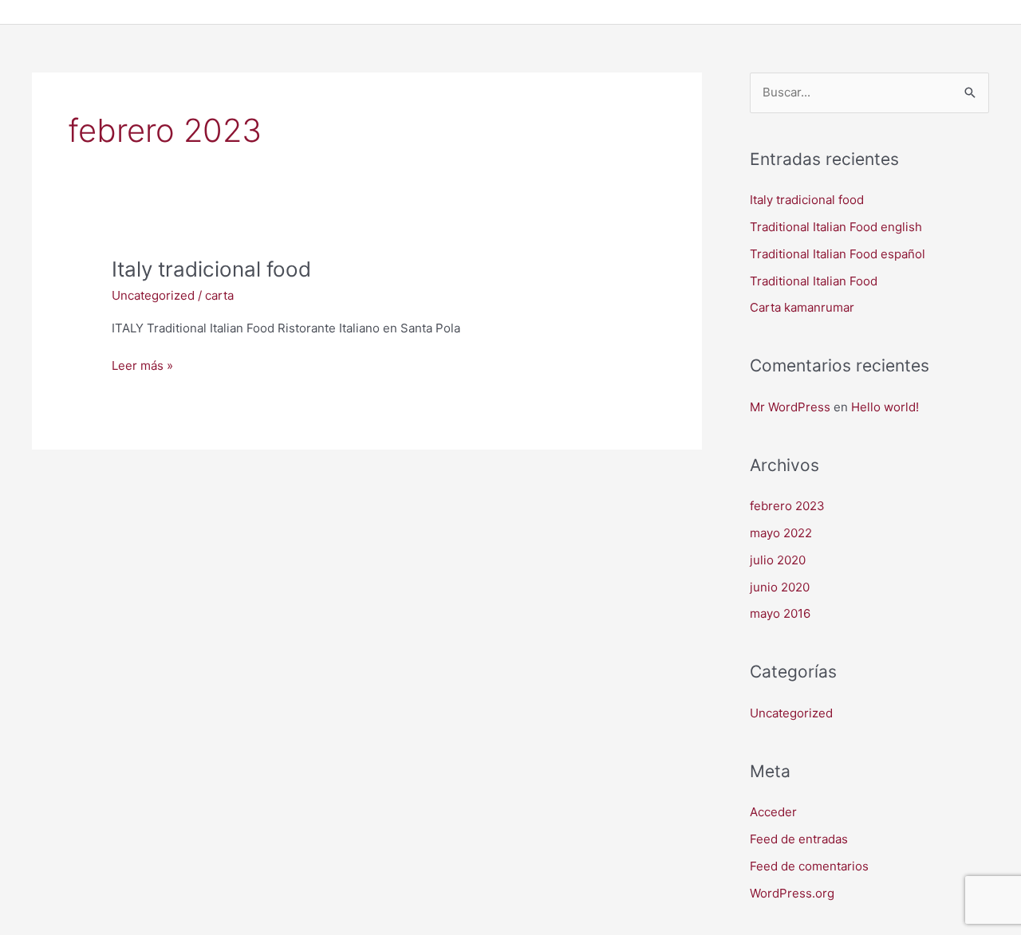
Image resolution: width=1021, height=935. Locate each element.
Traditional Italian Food (813, 281)
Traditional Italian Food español (837, 253)
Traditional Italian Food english (836, 226)
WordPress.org (792, 893)
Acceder (773, 811)
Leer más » (142, 364)
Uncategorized (153, 295)
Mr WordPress (790, 406)
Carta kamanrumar (802, 307)
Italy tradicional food (211, 269)
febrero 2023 (787, 505)
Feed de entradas (799, 839)
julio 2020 (778, 560)
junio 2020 (780, 587)
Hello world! (885, 406)
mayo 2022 (781, 532)
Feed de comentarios (809, 866)
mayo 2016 (780, 613)
